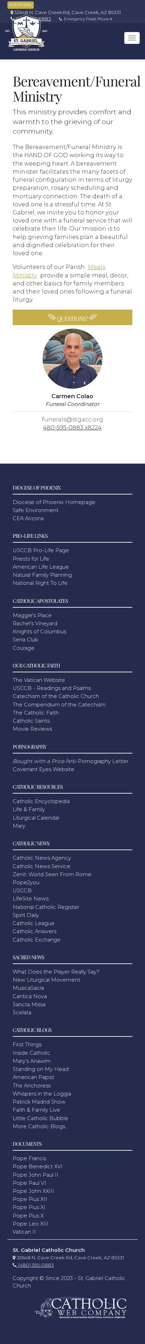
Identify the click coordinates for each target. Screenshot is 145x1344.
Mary (19, 826)
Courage (23, 648)
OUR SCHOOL (20, 5)
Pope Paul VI (29, 1183)
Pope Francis (29, 1158)
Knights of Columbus (39, 631)
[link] (64, 12)
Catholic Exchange (37, 940)
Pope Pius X (28, 1216)
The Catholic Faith (36, 713)
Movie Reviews (32, 729)
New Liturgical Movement (46, 980)
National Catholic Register (46, 907)
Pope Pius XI (29, 1207)
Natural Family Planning (42, 575)
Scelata (22, 1012)
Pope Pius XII (30, 1199)
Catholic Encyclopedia (41, 801)
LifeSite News (31, 899)
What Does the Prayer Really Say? (56, 972)
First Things (27, 1044)
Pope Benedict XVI (38, 1166)
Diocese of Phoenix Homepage (54, 502)
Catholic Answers (34, 931)
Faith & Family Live (36, 1110)
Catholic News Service (41, 866)
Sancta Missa (29, 1004)
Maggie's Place (32, 615)
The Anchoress (32, 1086)
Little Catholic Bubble (40, 1118)
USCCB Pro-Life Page (41, 550)
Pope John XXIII (33, 1191)
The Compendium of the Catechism (59, 705)
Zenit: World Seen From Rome (52, 874)
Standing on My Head (41, 1069)
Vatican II (24, 1232)
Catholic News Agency (42, 858)
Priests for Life (31, 559)
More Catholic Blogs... (40, 1126)
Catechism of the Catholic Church (56, 696)
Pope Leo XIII (31, 1224)
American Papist (33, 1077)
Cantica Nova (30, 996)
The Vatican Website (39, 680)
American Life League (41, 567)
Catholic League (34, 923)
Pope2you (26, 882)
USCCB (22, 890)
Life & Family (29, 809)
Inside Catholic (31, 1053)
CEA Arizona (28, 518)
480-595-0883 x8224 (72, 427)
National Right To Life (40, 583)
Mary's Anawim (32, 1061)
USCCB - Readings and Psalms (52, 688)
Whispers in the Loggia (42, 1094)
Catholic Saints (31, 721)
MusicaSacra (28, 988)
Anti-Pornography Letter (70, 761)
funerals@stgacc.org (72, 419)
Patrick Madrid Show (39, 1102)
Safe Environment (35, 510)
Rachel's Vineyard (35, 623)
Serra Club (25, 640)
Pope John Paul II (35, 1175)
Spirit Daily (26, 915)
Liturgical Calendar (36, 818)
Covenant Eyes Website (43, 769)
